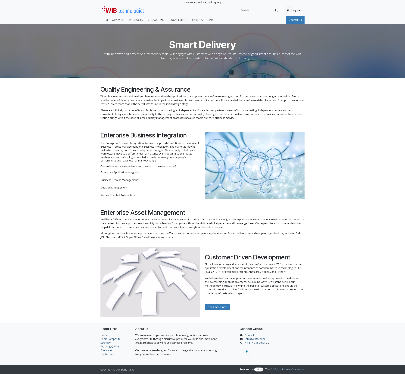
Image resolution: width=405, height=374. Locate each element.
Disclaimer (106, 350)
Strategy (105, 342)
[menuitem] (105, 20)
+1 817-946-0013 (255, 342)
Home (104, 335)
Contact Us (295, 20)
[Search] (276, 10)
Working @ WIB (109, 346)
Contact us (106, 354)
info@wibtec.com (255, 339)
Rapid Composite (110, 339)
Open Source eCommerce (289, 369)
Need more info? (217, 307)
